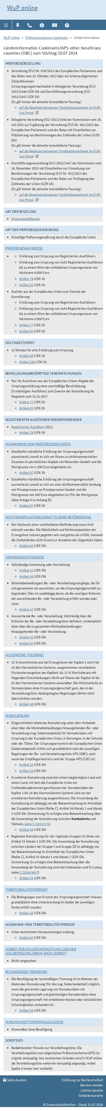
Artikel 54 (26, 770)
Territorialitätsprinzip (26, 889)
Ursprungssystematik (24, 557)
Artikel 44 (26, 576)
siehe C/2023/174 (37, 823)
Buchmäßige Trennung (26, 971)
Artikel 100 (27, 361)
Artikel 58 (26, 1010)
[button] (6, 25)
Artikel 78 (26, 278)
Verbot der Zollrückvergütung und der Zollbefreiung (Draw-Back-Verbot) (40, 951)
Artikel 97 (26, 472)
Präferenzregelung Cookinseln (46, 37)
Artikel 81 (26, 407)
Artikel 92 (26, 284)
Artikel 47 (26, 609)
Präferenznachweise (24, 248)
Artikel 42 (26, 912)
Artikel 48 (26, 703)
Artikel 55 (26, 877)
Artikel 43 (26, 545)
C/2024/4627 (28, 872)
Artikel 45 (26, 643)
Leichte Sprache (92, 1090)
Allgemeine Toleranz (24, 654)
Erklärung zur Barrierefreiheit (82, 1079)
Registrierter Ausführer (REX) (32, 426)
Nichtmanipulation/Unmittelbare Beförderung (48, 516)
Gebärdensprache (91, 1095)
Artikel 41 (26, 570)
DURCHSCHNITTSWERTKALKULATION (34, 1021)
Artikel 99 (26, 355)
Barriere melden (91, 1084)
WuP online (22, 7)
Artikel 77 (26, 324)
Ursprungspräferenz (25, 218)
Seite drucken (16, 1079)
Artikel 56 (26, 829)
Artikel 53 (26, 764)
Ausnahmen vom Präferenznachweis (38, 443)
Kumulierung (17, 715)
